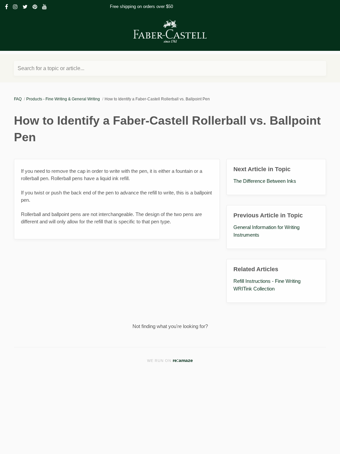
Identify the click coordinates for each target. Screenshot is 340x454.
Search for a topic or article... (51, 68)
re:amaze (183, 360)
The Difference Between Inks (264, 181)
